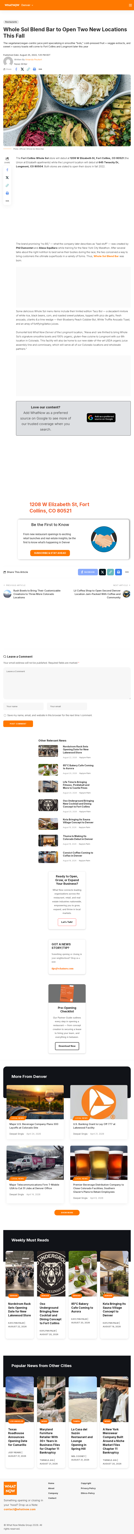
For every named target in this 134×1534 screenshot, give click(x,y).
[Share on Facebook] (16, 69)
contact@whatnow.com (19, 1509)
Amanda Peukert (33, 59)
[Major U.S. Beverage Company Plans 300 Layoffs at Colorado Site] (35, 1102)
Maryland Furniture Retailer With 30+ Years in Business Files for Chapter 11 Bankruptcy (50, 1441)
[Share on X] (22, 69)
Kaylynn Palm (85, 757)
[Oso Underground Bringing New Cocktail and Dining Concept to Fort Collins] (48, 805)
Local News (18, 1118)
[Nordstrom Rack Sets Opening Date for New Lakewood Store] (48, 751)
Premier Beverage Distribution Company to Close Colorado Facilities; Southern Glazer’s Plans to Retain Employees (98, 1188)
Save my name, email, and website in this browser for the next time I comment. (49, 715)
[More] (40, 69)
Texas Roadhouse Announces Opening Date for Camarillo (17, 1437)
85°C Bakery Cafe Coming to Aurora (82, 1307)
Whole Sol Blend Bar (106, 256)
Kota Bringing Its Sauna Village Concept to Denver (78, 821)
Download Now (67, 1046)
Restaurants (11, 22)
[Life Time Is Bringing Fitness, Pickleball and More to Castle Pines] (48, 786)
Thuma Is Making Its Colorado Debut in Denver (78, 837)
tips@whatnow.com (62, 968)
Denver (13, 1296)
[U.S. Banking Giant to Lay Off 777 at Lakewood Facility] (98, 1102)
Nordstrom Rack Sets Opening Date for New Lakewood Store (76, 749)
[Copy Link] (28, 69)
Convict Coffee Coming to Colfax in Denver (78, 854)
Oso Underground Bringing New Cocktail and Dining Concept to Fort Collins (78, 803)
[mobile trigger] (131, 5)
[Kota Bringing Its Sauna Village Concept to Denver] (48, 824)
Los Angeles (16, 1421)
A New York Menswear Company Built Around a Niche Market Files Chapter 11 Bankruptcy (113, 1441)
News (44, 1421)
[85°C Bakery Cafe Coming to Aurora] (48, 770)
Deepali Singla (16, 1133)
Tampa (76, 1421)
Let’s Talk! (67, 922)
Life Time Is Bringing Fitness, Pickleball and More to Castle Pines (76, 785)
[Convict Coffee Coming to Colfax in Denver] (48, 857)
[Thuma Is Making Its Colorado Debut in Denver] (48, 840)
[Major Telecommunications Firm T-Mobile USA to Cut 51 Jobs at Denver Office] (35, 1163)
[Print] (34, 69)
